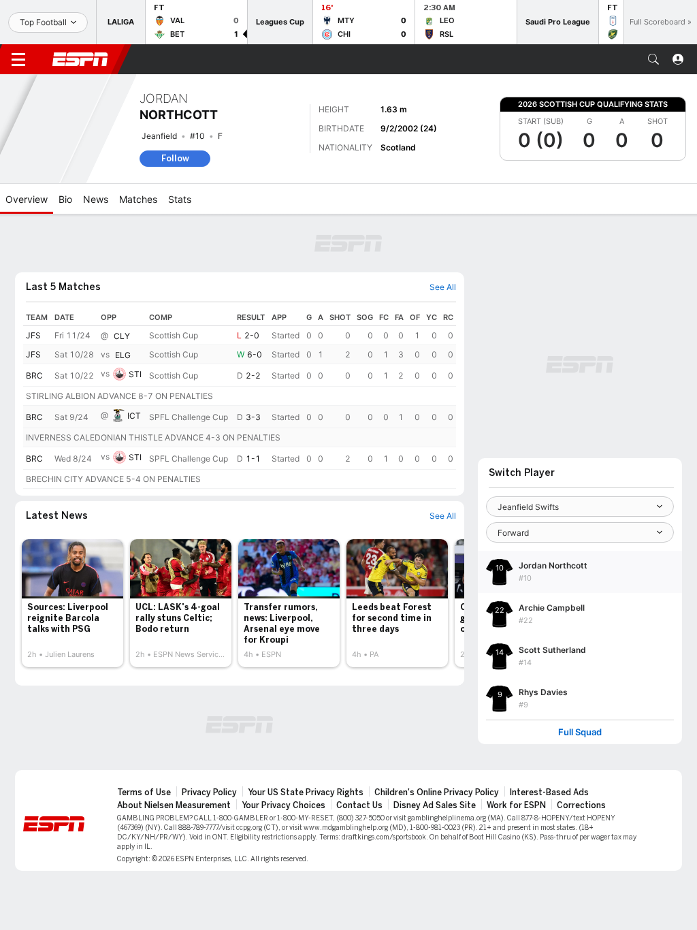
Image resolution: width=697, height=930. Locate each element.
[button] (653, 59)
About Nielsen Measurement (174, 805)
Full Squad (580, 732)
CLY (122, 336)
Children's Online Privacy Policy (436, 792)
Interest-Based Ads (549, 792)
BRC (34, 375)
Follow (175, 158)
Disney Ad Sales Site (434, 805)
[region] (239, 399)
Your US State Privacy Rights (305, 792)
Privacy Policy (209, 792)
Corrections (581, 805)
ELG (123, 355)
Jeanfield (159, 136)
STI (135, 374)
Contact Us (359, 805)
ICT (134, 416)
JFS (33, 335)
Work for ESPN (516, 805)
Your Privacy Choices (283, 805)
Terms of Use (144, 792)
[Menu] (18, 59)
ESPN (80, 59)
